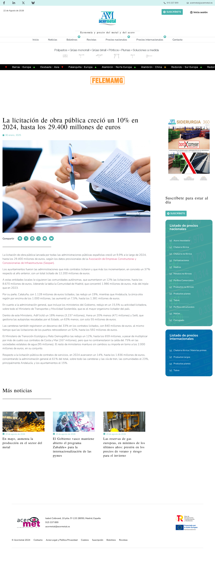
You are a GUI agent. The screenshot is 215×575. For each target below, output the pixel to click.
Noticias (52, 39)
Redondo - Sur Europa (170, 67)
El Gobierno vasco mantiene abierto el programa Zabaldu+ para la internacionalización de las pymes (73, 446)
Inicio (36, 39)
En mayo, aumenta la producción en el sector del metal (22, 442)
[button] (20, 238)
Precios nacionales (116, 39)
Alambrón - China (137, 67)
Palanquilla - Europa (66, 67)
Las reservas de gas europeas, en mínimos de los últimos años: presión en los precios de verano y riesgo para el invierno (124, 446)
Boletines (72, 39)
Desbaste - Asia (36, 67)
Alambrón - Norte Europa (103, 67)
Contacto (177, 39)
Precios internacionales (149, 39)
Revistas (91, 39)
